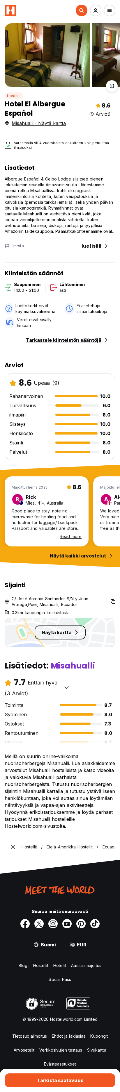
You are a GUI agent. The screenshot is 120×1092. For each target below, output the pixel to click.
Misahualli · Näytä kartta (39, 123)
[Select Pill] (81, 10)
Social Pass (60, 979)
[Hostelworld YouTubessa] (67, 923)
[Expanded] (13, 847)
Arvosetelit (24, 1050)
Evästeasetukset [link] (60, 1063)
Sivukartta (96, 1050)
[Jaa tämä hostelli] (112, 86)
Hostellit (41, 965)
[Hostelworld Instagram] (53, 923)
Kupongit (99, 1036)
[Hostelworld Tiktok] (95, 923)
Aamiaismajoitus (86, 965)
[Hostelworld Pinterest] (81, 923)
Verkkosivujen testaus (60, 1050)
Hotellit (60, 965)
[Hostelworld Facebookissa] (25, 923)
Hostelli (14, 96)
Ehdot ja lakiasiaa (69, 1036)
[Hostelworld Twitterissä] (39, 923)
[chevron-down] (67, 687)
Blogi (24, 965)
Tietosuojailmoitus (29, 1036)
